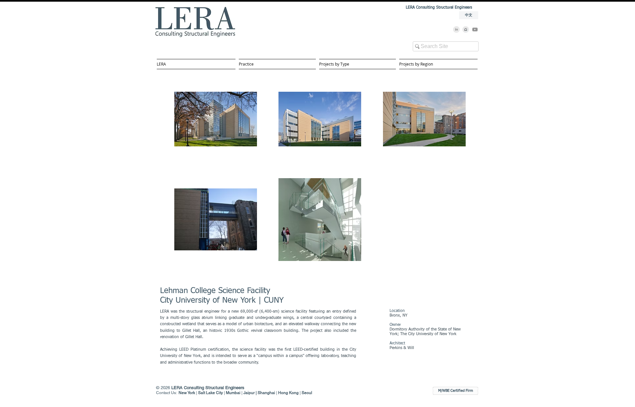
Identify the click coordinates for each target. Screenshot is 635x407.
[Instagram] (465, 29)
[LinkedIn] (456, 29)
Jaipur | (250, 392)
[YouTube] (475, 29)
